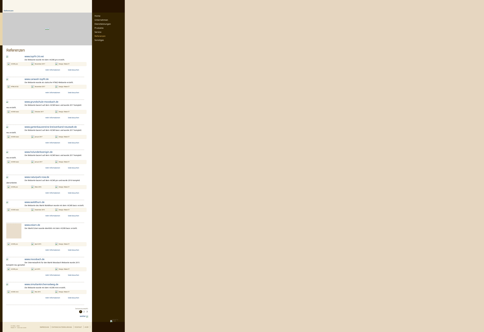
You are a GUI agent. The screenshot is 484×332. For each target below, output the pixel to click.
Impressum (44, 327)
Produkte (99, 28)
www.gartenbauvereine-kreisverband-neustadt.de (51, 126)
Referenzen (8, 10)
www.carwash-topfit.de (37, 79)
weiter (83, 316)
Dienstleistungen (103, 24)
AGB (86, 327)
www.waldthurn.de (34, 202)
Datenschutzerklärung (62, 327)
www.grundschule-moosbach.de (41, 101)
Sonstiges (99, 40)
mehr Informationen (52, 70)
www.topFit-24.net (34, 56)
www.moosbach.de (34, 259)
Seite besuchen (73, 70)
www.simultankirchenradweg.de (41, 284)
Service (98, 32)
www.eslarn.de (32, 224)
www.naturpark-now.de (37, 176)
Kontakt (78, 327)
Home (97, 16)
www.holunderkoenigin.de (39, 151)
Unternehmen (101, 20)
